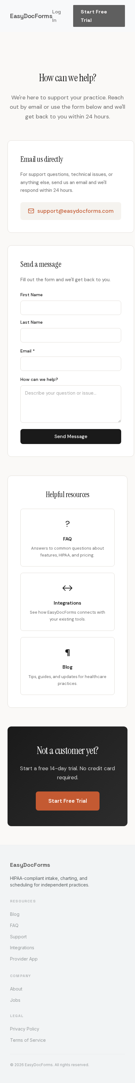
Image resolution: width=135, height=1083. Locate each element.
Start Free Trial (94, 15)
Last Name (31, 322)
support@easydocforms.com (75, 210)
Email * (27, 351)
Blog (14, 914)
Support (18, 936)
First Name (31, 294)
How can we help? (39, 379)
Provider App (24, 958)
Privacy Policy (24, 1028)
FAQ (14, 925)
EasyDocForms (31, 16)
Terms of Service (28, 1040)
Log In (56, 15)
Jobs (15, 1000)
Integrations (22, 947)
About (16, 988)
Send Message (70, 436)
